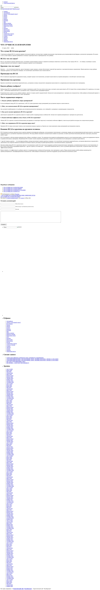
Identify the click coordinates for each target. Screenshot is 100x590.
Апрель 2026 (9, 373)
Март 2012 (9, 565)
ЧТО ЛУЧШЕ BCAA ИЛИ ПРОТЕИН (13, 187)
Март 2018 (9, 494)
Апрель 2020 (9, 461)
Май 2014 (8, 531)
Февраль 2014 (9, 535)
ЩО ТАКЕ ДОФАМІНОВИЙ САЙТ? (15, 361)
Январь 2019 (9, 481)
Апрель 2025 (9, 388)
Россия (5, 32)
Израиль (6, 19)
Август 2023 (9, 415)
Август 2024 (9, 399)
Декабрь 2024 (9, 394)
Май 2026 (8, 371)
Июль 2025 (9, 385)
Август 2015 (9, 520)
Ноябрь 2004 (9, 586)
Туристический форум (9, 3)
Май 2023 (8, 419)
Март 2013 (9, 549)
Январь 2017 (9, 512)
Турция (5, 39)
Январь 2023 (9, 424)
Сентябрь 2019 (10, 470)
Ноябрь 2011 (9, 569)
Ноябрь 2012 (9, 554)
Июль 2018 (9, 488)
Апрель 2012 (9, 563)
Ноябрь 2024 (9, 395)
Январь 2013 (9, 552)
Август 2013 (9, 542)
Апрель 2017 (9, 508)
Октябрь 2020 (9, 453)
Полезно (6, 28)
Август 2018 (9, 487)
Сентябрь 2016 (10, 517)
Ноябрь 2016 (9, 515)
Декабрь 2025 (9, 378)
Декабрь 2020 (9, 450)
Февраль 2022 (9, 438)
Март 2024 (9, 406)
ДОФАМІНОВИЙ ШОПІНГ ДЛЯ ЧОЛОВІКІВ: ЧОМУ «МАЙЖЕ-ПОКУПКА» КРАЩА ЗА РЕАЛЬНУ (32, 359)
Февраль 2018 (9, 495)
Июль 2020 (9, 457)
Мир (5, 22)
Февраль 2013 (9, 550)
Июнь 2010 (9, 582)
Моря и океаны (7, 23)
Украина (6, 40)
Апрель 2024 (9, 404)
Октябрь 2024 (9, 396)
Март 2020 (9, 462)
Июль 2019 (9, 473)
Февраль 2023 (9, 423)
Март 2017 (9, 510)
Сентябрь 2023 (10, 413)
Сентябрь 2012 (10, 557)
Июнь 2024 (9, 402)
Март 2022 (9, 437)
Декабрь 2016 (9, 513)
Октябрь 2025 (9, 381)
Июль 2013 (9, 544)
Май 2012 (8, 562)
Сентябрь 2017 (10, 502)
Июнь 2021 (9, 444)
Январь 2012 (9, 567)
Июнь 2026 (9, 370)
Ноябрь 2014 (9, 525)
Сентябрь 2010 (10, 578)
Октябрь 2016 (9, 516)
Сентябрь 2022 (10, 429)
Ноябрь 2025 (9, 379)
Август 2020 (9, 456)
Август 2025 (9, 383)
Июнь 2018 (9, 490)
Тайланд (6, 37)
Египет (5, 18)
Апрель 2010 (9, 585)
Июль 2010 (9, 581)
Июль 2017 (9, 504)
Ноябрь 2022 (9, 427)
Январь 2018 (9, 496)
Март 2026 (9, 374)
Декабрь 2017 (9, 498)
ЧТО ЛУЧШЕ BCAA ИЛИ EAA (12, 191)
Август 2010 (9, 579)
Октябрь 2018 (9, 485)
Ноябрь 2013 (9, 538)
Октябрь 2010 (9, 577)
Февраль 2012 (9, 566)
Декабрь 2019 (9, 466)
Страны (5, 36)
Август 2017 (9, 503)
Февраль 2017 (9, 511)
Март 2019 (9, 478)
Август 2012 (9, 558)
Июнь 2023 (9, 417)
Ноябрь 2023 (9, 411)
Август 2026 (9, 369)
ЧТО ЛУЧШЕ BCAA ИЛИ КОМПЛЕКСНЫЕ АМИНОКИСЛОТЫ (18, 195)
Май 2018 (8, 491)
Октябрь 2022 (9, 428)
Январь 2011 (9, 575)
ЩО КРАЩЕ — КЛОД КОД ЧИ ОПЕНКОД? (17, 363)
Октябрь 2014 (9, 527)
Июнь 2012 (9, 561)
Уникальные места (8, 41)
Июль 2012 (9, 560)
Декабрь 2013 (9, 537)
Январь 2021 (9, 449)
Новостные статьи (8, 25)
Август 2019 (9, 471)
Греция (5, 15)
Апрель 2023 (9, 420)
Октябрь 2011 (9, 570)
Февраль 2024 (9, 407)
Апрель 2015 (9, 521)
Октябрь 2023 (9, 412)
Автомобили (7, 12)
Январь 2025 (9, 392)
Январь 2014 (9, 536)
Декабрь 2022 (9, 425)
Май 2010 (8, 583)
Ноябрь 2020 (9, 452)
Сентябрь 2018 (10, 486)
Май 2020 (8, 460)
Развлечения (7, 31)
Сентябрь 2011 (10, 571)
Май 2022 (8, 435)
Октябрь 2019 (9, 469)
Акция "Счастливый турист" (11, 14)
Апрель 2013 (9, 548)
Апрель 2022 (9, 436)
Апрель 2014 (9, 532)
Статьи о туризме (8, 35)
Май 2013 (8, 546)
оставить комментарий (12, 198)
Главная (5, 1)
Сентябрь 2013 (10, 541)
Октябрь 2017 (9, 500)
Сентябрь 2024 (10, 398)
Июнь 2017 (9, 506)
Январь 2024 (9, 408)
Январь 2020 (9, 465)
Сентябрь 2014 (10, 528)
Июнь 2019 (9, 474)
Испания (6, 20)
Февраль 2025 (9, 391)
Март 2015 (9, 523)
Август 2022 (9, 431)
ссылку (22, 198)
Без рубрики (9, 323)
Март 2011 (9, 574)
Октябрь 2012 (9, 556)
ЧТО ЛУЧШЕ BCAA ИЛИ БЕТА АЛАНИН (15, 190)
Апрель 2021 (9, 446)
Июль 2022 (9, 432)
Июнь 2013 (9, 545)
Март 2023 (9, 421)
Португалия (6, 29)
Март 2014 (9, 533)
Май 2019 (8, 475)
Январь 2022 (9, 440)
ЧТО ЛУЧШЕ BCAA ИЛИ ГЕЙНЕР (13, 188)
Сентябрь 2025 (10, 382)
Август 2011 (9, 573)
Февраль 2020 (9, 463)
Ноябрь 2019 (9, 467)
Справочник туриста (9, 33)
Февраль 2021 (9, 448)
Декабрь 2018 (9, 482)
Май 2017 (8, 507)
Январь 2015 (9, 524)
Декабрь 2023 (9, 410)
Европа (5, 16)
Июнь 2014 (9, 529)
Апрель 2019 (9, 477)
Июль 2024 (9, 400)
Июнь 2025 (9, 386)
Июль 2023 (9, 416)
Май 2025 (8, 387)
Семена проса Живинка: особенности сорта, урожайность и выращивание (25, 357)
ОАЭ (5, 27)
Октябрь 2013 (9, 540)
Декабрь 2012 (9, 553)
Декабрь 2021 (9, 441)
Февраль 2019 (9, 479)
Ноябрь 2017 (9, 499)
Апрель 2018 (9, 492)
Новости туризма (8, 24)
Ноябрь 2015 (9, 519)
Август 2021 (9, 442)
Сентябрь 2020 (10, 454)
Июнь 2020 (9, 458)
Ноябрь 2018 (9, 483)
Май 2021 (8, 445)
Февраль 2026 (9, 375)
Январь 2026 (9, 377)
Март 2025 (9, 390)
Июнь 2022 (9, 433)
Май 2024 (8, 403)
